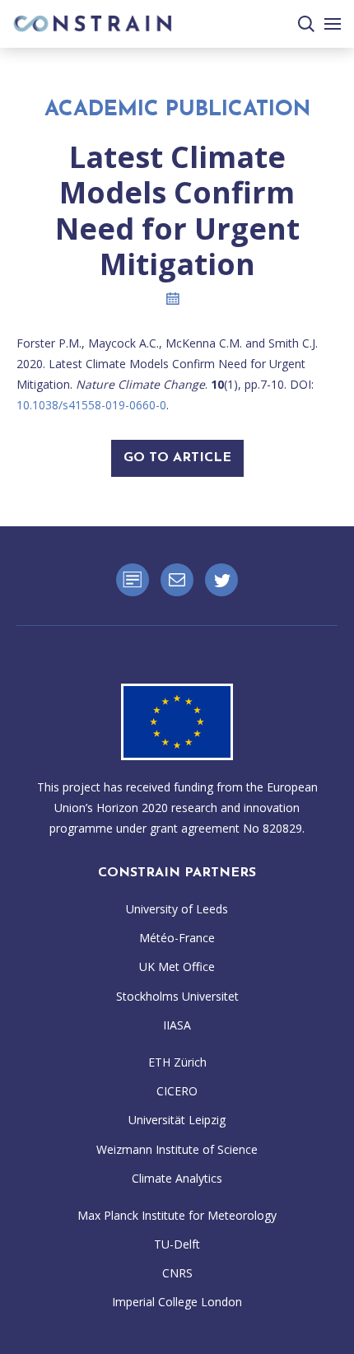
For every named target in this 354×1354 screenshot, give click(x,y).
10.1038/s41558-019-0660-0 (91, 405)
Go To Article (177, 458)
